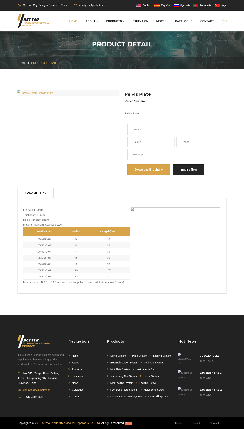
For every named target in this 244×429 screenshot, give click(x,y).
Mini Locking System (121, 382)
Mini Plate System (120, 369)
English (146, 5)
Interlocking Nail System (124, 376)
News (160, 21)
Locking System (162, 355)
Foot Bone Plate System (124, 389)
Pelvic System (152, 376)
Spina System (118, 355)
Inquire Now (188, 169)
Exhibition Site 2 (211, 389)
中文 (223, 5)
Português (204, 5)
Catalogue (183, 21)
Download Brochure (149, 169)
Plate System (139, 355)
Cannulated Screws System (126, 396)
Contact (207, 21)
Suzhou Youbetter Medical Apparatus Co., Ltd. (71, 423)
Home (73, 21)
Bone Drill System (158, 396)
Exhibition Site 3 (211, 372)
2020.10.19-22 (209, 355)
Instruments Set (146, 369)
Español (165, 5)
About (91, 21)
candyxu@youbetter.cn (92, 5)
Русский (184, 5)
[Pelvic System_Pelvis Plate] (68, 92)
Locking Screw (148, 382)
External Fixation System (124, 362)
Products (114, 21)
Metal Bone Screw (154, 389)
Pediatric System (154, 362)
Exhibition (140, 21)
